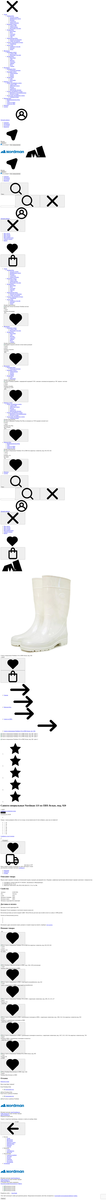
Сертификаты (10, 1151)
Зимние (12, 76)
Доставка (9, 1156)
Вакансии (6, 126)
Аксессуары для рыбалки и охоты (16, 95)
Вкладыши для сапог (15, 28)
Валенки (12, 20)
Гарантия (6, 122)
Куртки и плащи (14, 94)
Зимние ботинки (14, 23)
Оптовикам (7, 124)
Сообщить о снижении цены (8, 811)
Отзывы (6, 873)
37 (6, 825)
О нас (8, 1149)
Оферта (20, 1183)
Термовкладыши (14, 97)
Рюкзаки (12, 48)
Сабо (11, 37)
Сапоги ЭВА (13, 25)
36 (6, 824)
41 (6, 832)
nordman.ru (22, 868)
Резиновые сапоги (12, 24)
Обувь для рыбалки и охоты (14, 83)
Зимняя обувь (10, 16)
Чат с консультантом (15, 144)
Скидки (6, 106)
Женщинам (7, 50)
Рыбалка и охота (8, 81)
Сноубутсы (13, 21)
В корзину (5, 840)
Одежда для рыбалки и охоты (14, 91)
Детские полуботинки (16, 39)
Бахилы (12, 87)
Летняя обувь (10, 30)
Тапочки (12, 35)
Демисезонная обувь (12, 38)
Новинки (6, 105)
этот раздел (49, 925)
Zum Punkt (14, 1193)
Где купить (7, 125)
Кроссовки (13, 31)
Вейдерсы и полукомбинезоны (18, 92)
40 (6, 830)
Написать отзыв (5, 1081)
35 (6, 822)
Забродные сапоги (15, 85)
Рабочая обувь (7, 98)
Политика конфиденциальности (9, 1183)
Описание (6, 870)
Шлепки (12, 60)
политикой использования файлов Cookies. (66, 1195)
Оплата (9, 1158)
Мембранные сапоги (15, 18)
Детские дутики (14, 17)
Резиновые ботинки (15, 70)
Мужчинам (7, 67)
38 (6, 827)
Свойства (6, 872)
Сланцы (12, 66)
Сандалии (12, 34)
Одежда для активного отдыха (15, 42)
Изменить (3, 143)
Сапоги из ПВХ (11, 102)
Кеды (11, 32)
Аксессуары (10, 45)
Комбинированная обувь (13, 99)
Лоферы (12, 63)
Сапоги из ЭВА (11, 104)
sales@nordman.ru (5, 1115)
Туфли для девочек (15, 41)
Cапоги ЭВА (13, 53)
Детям (5, 14)
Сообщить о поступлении (7, 836)
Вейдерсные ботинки (15, 90)
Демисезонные (14, 27)
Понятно (3, 1198)
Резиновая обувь (11, 69)
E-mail (17, 1121)
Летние (12, 74)
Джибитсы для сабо (15, 46)
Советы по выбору (12, 1155)
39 (6, 829)
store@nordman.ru (15, 1112)
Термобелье (13, 44)
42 (6, 833)
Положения (10, 1162)
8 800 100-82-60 (5, 1113)
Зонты (11, 49)
